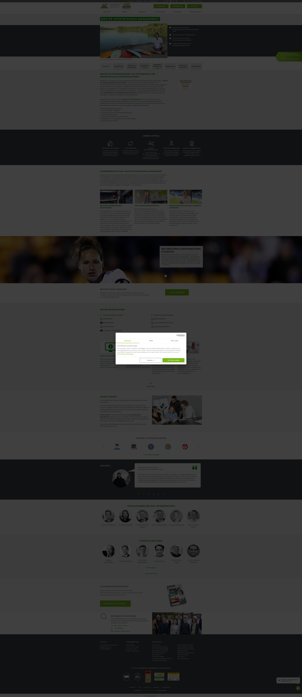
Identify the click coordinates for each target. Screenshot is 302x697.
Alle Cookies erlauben (174, 360)
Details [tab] (151, 340)
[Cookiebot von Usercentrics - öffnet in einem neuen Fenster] (178, 335)
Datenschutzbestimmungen (125, 354)
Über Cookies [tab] (174, 340)
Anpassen (150, 360)
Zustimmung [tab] (127, 340)
